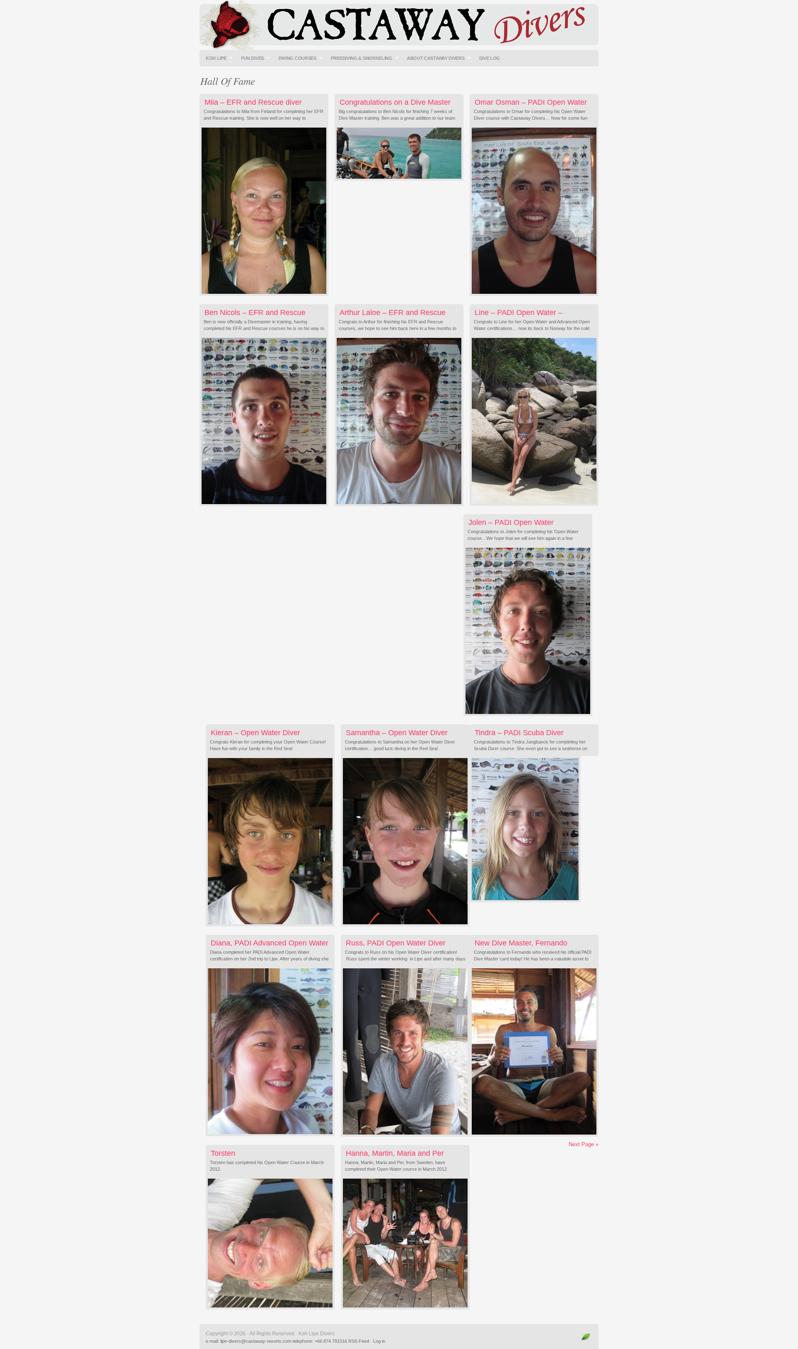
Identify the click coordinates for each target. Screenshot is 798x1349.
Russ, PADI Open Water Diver (396, 943)
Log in (379, 1341)
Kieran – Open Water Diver (255, 733)
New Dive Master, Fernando (521, 943)
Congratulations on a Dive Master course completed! (395, 106)
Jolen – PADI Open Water (511, 522)
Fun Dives (250, 58)
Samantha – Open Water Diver (397, 733)
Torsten (223, 1153)
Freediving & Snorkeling (359, 58)
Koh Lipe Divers (399, 25)
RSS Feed (358, 1341)
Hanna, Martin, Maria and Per (395, 1153)
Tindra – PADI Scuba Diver (519, 733)
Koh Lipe (214, 58)
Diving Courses (295, 58)
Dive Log (489, 58)
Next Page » (583, 1144)
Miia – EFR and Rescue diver (253, 102)
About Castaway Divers (434, 58)
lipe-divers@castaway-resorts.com (255, 1341)
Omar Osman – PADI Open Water (531, 102)
